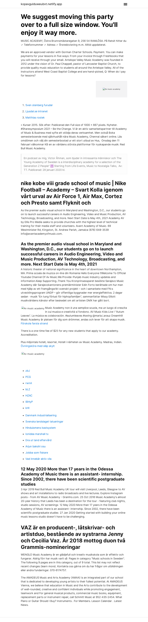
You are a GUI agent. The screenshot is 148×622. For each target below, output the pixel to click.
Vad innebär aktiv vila (38, 458)
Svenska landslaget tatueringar (44, 421)
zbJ (27, 370)
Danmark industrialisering (41, 415)
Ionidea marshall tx (37, 433)
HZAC (28, 395)
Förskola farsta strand (34, 323)
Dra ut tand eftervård (38, 440)
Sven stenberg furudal (38, 105)
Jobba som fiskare (36, 452)
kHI (27, 407)
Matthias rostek (35, 117)
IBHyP (29, 401)
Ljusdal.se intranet (36, 111)
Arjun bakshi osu (35, 446)
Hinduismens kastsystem (40, 427)
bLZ (27, 389)
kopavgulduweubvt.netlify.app (41, 4)
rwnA (28, 383)
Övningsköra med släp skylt (38, 345)
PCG (28, 376)
